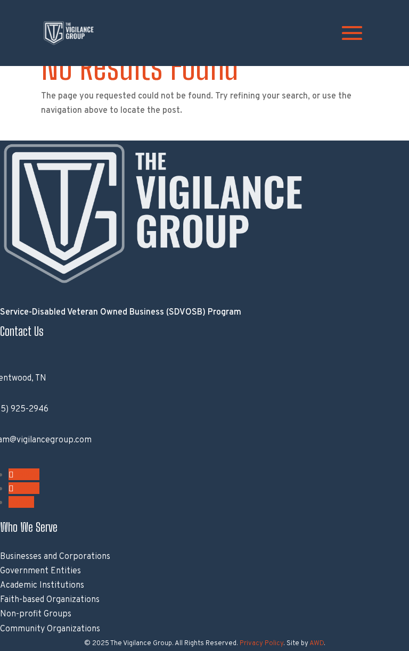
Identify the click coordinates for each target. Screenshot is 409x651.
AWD (316, 643)
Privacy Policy (261, 643)
